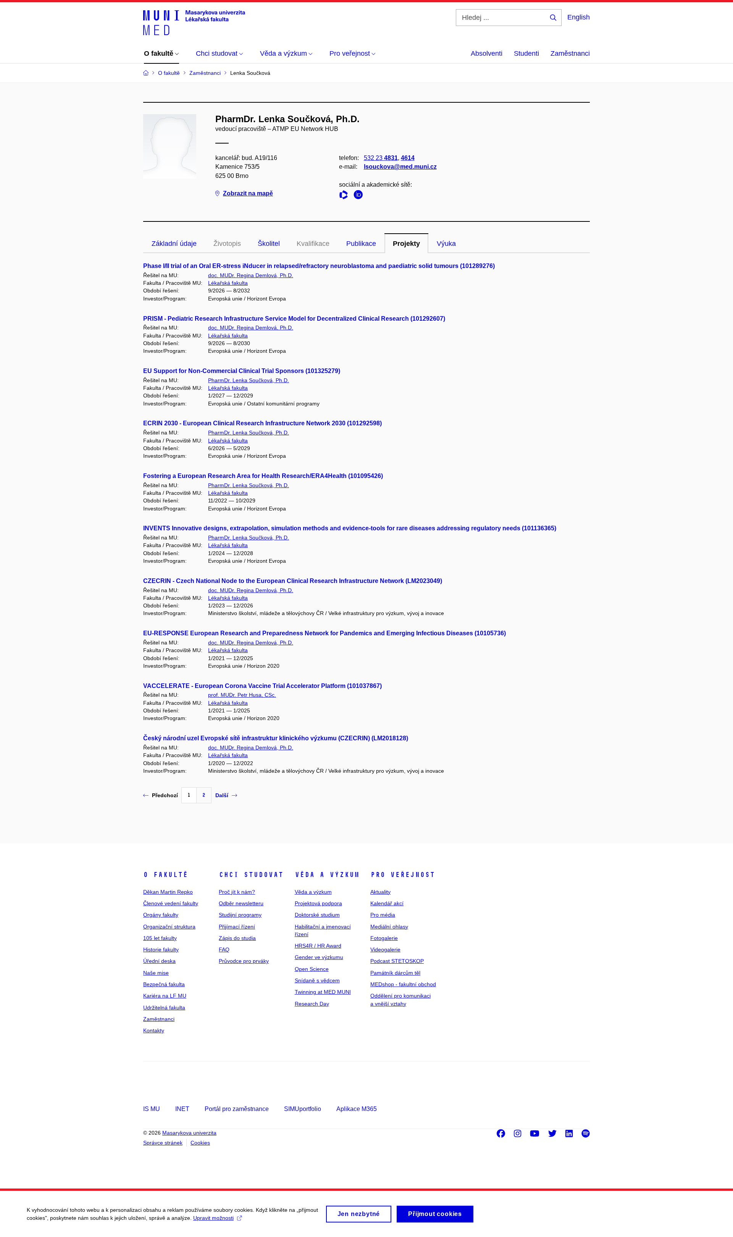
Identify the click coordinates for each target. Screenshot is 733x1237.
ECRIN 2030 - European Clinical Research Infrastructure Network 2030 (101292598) (262, 423)
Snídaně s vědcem (317, 980)
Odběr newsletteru (241, 903)
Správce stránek (162, 1143)
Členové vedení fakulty (170, 903)
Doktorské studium (317, 915)
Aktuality (380, 892)
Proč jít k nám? (237, 892)
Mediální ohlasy (389, 927)
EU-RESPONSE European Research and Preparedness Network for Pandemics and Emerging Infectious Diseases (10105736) (324, 633)
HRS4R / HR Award (318, 946)
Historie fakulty (161, 949)
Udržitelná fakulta (164, 1007)
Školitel (269, 243)
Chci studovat (251, 874)
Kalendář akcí (387, 903)
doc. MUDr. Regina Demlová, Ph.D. (250, 275)
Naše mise (156, 973)
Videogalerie (385, 949)
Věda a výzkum (327, 874)
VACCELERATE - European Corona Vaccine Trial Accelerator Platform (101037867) (262, 686)
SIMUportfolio (302, 1109)
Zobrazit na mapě (248, 193)
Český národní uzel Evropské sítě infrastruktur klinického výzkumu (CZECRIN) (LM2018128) (275, 738)
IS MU (151, 1109)
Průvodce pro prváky (244, 961)
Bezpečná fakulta (164, 984)
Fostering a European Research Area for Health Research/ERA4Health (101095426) (263, 476)
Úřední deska (159, 961)
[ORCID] (360, 196)
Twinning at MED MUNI (323, 992)
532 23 (381, 158)
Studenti (526, 53)
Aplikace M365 (356, 1109)
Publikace (361, 243)
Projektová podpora (318, 903)
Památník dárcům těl (395, 973)
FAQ (224, 949)
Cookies (200, 1143)
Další (221, 795)
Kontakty (153, 1030)
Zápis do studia (237, 938)
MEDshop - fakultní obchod (403, 984)
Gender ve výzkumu (319, 957)
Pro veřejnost (402, 874)
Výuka (446, 243)
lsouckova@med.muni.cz (400, 166)
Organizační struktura (169, 927)
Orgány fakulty (160, 915)
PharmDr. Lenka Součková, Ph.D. (248, 380)
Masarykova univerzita (189, 1133)
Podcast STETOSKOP (397, 961)
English (578, 17)
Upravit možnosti (213, 1218)
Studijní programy (240, 915)
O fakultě (165, 874)
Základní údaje (174, 243)
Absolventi (486, 53)
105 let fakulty (160, 938)
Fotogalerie (384, 938)
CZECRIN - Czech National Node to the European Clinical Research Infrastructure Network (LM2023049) (292, 581)
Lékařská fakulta (228, 283)
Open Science (312, 969)
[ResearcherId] (345, 196)
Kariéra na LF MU (164, 996)
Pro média (382, 915)
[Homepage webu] (194, 22)
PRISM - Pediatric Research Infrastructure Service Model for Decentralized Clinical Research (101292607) (294, 318)
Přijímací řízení (237, 927)
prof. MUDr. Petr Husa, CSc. (242, 695)
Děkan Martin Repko (168, 892)
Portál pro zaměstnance (237, 1109)
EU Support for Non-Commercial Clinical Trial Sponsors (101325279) (241, 371)
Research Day (312, 1004)
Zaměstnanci (570, 53)
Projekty (406, 243)
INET (182, 1109)
